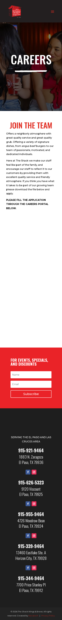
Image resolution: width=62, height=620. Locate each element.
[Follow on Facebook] (28, 472)
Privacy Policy (48, 615)
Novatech (33, 615)
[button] (31, 394)
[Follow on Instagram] (34, 472)
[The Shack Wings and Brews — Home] (31, 430)
